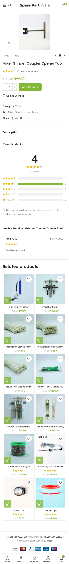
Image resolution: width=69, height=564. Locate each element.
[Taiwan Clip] (19, 493)
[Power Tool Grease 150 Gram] (50, 369)
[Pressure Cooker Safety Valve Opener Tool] (50, 409)
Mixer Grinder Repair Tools (23, 111)
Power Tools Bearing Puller (18, 428)
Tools (16, 55)
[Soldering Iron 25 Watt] (50, 449)
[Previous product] (56, 55)
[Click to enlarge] (9, 43)
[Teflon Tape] (50, 493)
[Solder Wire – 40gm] (19, 449)
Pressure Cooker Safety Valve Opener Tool (50, 428)
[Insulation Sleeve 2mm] (50, 329)
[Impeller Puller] (50, 289)
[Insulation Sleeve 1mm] (19, 329)
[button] (7, 300)
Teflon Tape (50, 510)
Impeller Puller (50, 306)
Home (6, 55)
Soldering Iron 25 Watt (50, 466)
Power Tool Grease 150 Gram (50, 388)
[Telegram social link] (21, 118)
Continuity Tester (19, 306)
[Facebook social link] (12, 118)
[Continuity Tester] (19, 289)
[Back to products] (60, 55)
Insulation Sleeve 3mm (18, 386)
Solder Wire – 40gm (18, 466)
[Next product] (64, 55)
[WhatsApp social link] (16, 118)
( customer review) (28, 71)
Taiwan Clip (18, 510)
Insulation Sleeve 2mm (50, 346)
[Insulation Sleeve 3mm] (19, 369)
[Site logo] (34, 5)
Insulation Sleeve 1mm (18, 346)
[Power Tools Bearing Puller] (19, 409)
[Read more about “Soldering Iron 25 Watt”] (39, 460)
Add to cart (30, 87)
